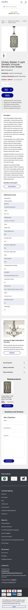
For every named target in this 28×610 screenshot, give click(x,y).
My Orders (4, 556)
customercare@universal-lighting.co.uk (11, 573)
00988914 (13, 579)
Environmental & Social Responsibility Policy (12, 540)
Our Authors (4, 497)
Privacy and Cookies (6, 536)
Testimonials (4, 504)
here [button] (19, 603)
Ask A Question (12, 186)
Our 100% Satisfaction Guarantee (10, 530)
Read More (12, 352)
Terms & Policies (5, 523)
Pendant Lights (12, 22)
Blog (2, 500)
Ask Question (9, 461)
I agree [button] (14, 606)
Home (3, 21)
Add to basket (6, 89)
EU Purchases (4, 543)
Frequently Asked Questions (8, 510)
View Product (7, 405)
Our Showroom (5, 507)
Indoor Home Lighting (13, 21)
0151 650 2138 (5, 571)
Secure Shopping (5, 533)
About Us (3, 494)
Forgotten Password (6, 559)
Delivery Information (6, 526)
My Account (4, 552)
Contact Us (4, 513)
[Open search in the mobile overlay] (14, 7)
